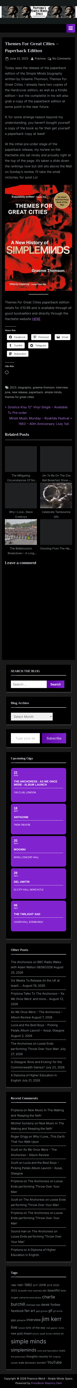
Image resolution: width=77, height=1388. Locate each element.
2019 (49, 1285)
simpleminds (24, 1350)
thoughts (32, 1356)
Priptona (40, 58)
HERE (36, 319)
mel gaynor (52, 1328)
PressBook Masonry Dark (46, 1383)
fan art (29, 1311)
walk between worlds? (32, 1362)
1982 (28, 1285)
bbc (45, 1290)
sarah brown (46, 1333)
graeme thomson (43, 387)
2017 (35, 1285)
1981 (20, 1285)
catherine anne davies (30, 1297)
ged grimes (42, 1311)
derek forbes (50, 1305)
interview (62, 387)
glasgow (21, 1320)
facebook (17, 1311)
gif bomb (58, 1311)
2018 (42, 1285)
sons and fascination (47, 1350)
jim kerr (52, 1318)
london (21, 1328)
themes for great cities (19, 397)
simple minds (53, 392)
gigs (13, 1320)
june (7, 392)
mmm (61, 1328)
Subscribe (54, 738)
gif (50, 1311)
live (14, 1327)
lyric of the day (35, 1327)
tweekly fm (45, 1356)
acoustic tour (25, 1290)
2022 (14, 1290)
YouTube (54, 1362)
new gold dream (21, 1333)
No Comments (61, 59)
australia (37, 1290)
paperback (36, 392)
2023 (13, 387)
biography (24, 387)
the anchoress (18, 1356)
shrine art (58, 1333)
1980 (13, 1285)
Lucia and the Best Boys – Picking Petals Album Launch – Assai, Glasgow (37, 1168)
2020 (56, 1285)
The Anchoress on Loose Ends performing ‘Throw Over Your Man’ (37, 1186)
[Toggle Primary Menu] (70, 28)
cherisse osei (33, 1304)
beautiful (54, 1290)
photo (36, 1333)
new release (19, 392)
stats (62, 1350)
